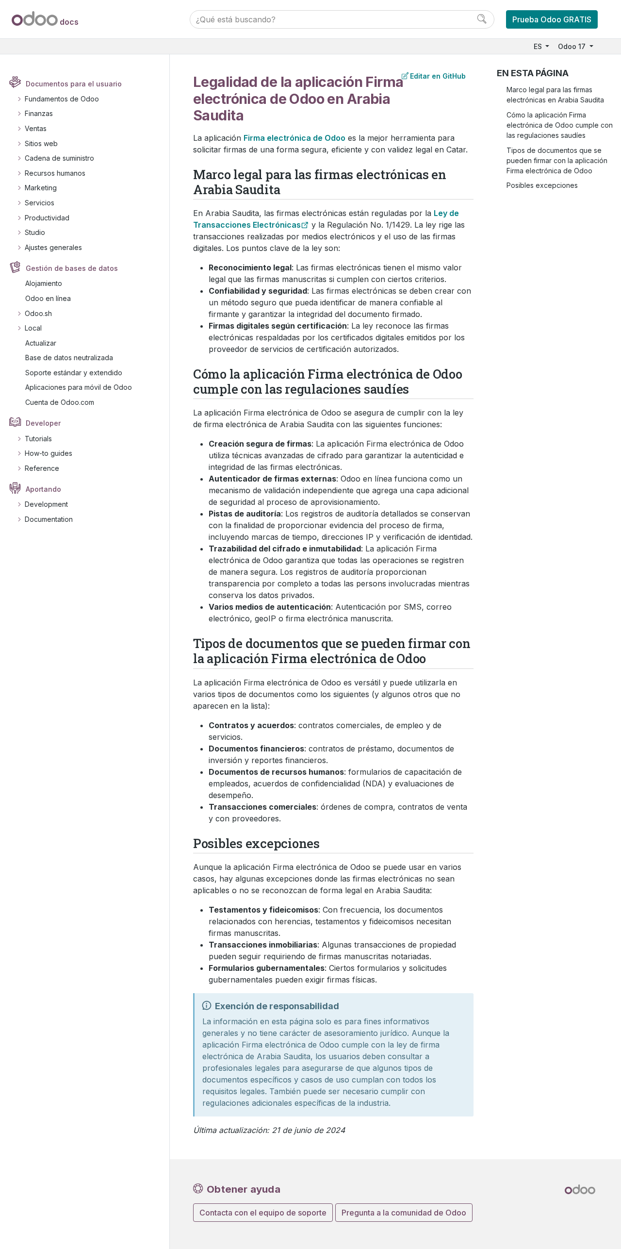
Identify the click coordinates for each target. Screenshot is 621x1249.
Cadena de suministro (59, 158)
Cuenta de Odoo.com (59, 402)
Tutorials (38, 438)
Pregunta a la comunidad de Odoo (404, 1212)
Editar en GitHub (438, 76)
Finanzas (39, 113)
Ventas (36, 128)
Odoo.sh (38, 313)
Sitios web (41, 143)
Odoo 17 (573, 46)
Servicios (39, 203)
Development (46, 504)
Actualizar (40, 343)
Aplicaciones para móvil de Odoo (78, 387)
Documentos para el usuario (74, 84)
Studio (35, 232)
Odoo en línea (48, 298)
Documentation (49, 519)
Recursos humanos (55, 173)
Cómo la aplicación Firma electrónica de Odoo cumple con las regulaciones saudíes (560, 125)
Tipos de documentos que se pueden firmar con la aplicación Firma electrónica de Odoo (557, 160)
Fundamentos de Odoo (62, 99)
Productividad (47, 218)
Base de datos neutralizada (69, 357)
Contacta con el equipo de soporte (263, 1212)
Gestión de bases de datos (72, 268)
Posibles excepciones (542, 185)
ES (539, 46)
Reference (42, 468)
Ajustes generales (53, 247)
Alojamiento (43, 283)
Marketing (41, 187)
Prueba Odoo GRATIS (551, 19)
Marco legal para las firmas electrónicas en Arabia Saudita (555, 94)
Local (33, 328)
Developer (43, 423)
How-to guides (48, 453)
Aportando (43, 489)
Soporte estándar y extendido (73, 372)
